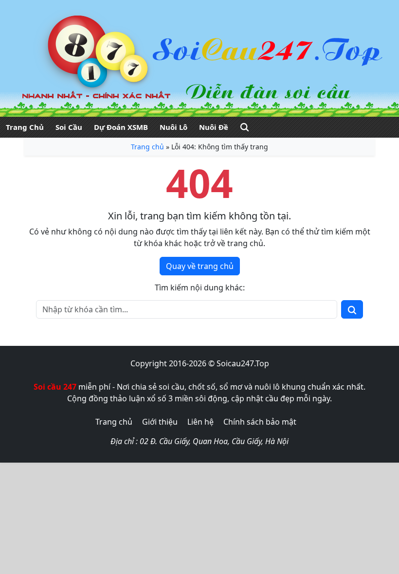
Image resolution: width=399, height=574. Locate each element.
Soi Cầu (68, 127)
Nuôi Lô (173, 127)
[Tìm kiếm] (244, 127)
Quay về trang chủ (200, 266)
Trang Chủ (25, 127)
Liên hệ (200, 421)
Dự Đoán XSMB (121, 127)
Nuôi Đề (213, 127)
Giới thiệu (160, 421)
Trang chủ (147, 146)
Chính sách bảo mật (259, 421)
